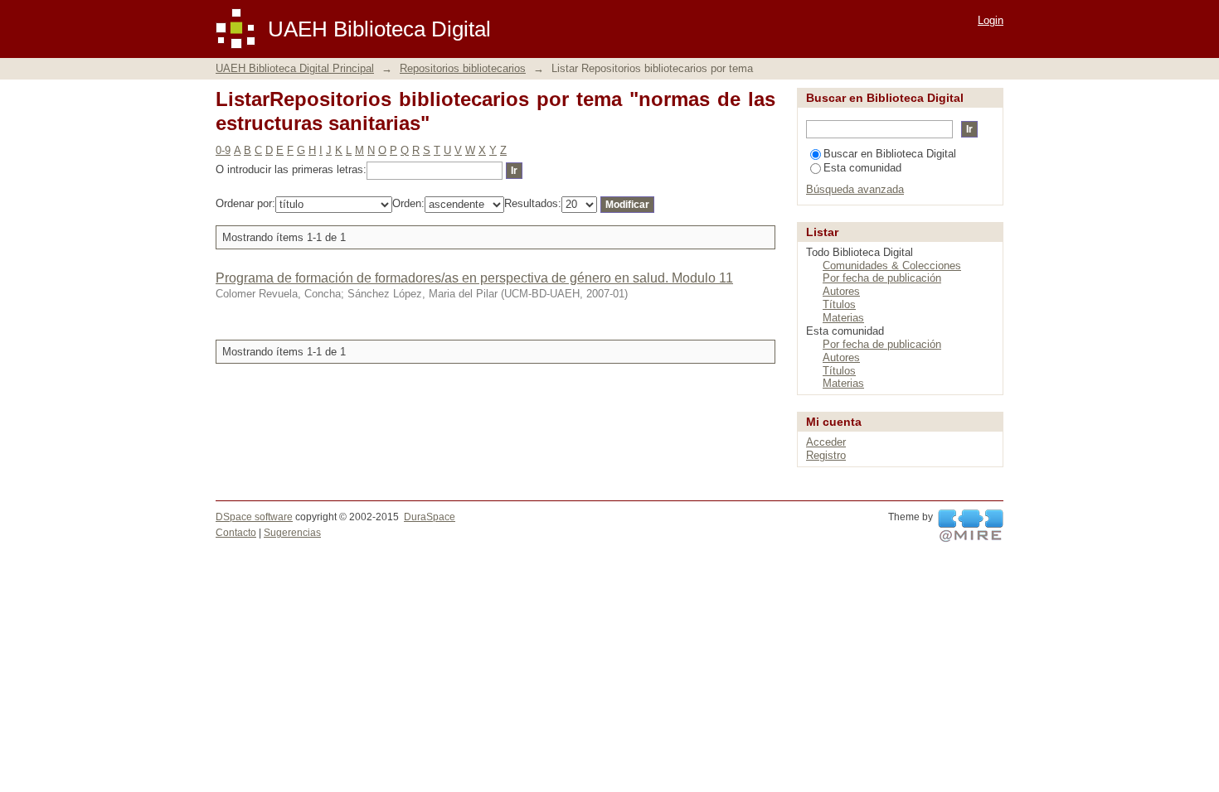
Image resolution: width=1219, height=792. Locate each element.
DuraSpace (429, 517)
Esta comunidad (862, 168)
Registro (826, 455)
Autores (841, 291)
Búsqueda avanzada (855, 189)
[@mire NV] (970, 526)
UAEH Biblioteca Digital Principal (295, 68)
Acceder (826, 442)
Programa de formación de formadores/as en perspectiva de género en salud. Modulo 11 (474, 278)
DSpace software (254, 517)
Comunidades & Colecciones (892, 265)
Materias (843, 317)
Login (990, 20)
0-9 (223, 150)
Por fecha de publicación (882, 278)
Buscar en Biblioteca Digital (889, 153)
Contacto (236, 532)
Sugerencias (292, 532)
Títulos (839, 304)
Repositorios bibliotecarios (463, 68)
